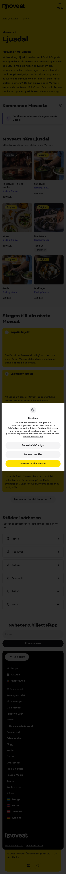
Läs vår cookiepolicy (33, 436)
